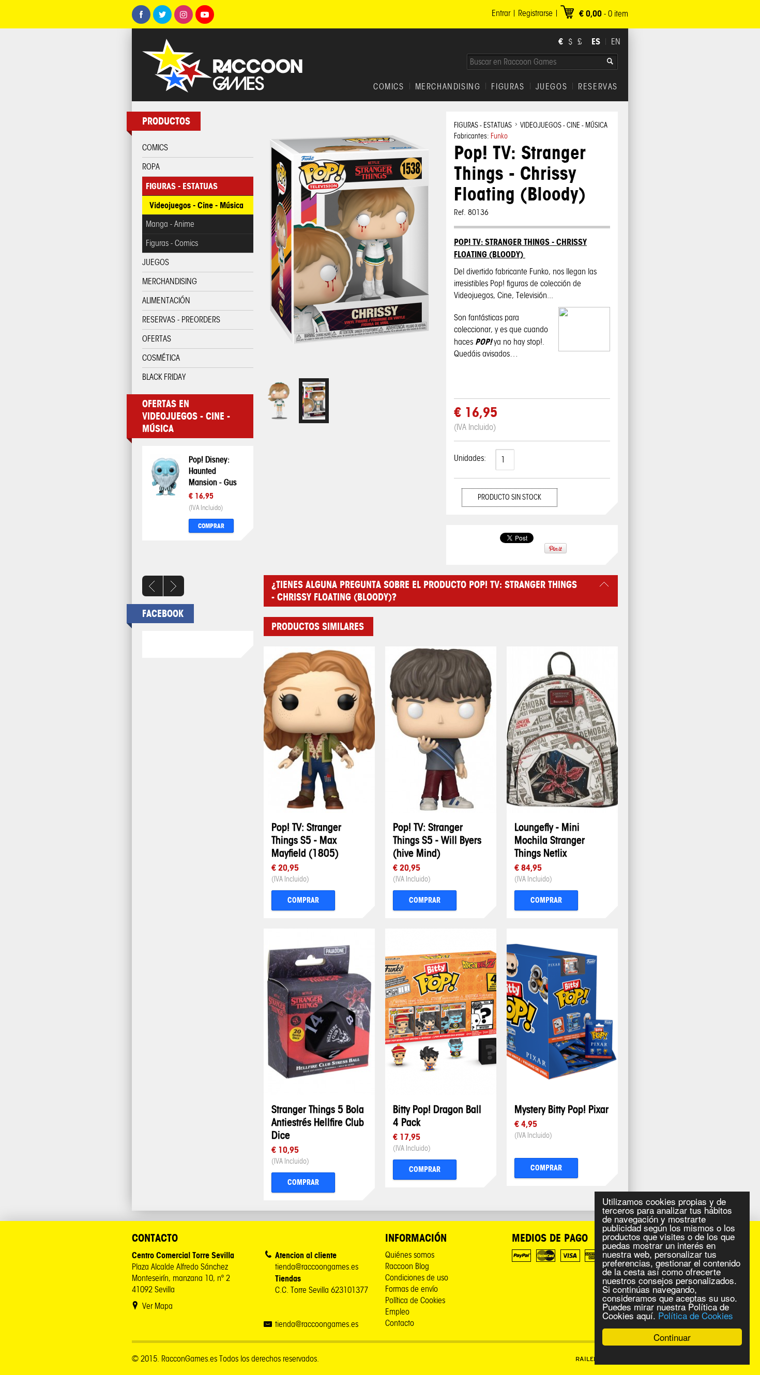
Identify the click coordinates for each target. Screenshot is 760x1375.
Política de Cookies (695, 1315)
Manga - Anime (170, 224)
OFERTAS (156, 339)
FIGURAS (507, 87)
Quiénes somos (409, 1255)
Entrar (501, 13)
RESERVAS (598, 87)
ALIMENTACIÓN (166, 300)
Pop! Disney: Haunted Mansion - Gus (213, 470)
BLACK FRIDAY (164, 377)
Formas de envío (411, 1289)
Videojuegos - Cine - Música (196, 205)
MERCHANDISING (448, 87)
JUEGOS (552, 87)
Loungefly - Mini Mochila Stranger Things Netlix (549, 840)
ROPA (151, 167)
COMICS (388, 87)
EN (615, 42)
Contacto (399, 1323)
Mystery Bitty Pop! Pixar (561, 1109)
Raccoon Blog (407, 1266)
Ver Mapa (157, 1306)
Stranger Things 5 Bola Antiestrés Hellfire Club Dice (317, 1122)
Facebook (141, 14)
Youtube (204, 14)
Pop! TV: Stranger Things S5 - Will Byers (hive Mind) (437, 840)
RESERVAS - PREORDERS (181, 320)
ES (595, 41)
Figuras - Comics (172, 243)
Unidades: (470, 458)
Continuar (672, 1337)
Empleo (397, 1312)
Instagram (183, 14)
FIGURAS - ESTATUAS (182, 186)
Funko (499, 136)
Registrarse (535, 13)
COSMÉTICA (161, 358)
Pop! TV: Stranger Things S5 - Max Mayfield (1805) (306, 840)
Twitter (162, 14)
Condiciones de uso (416, 1278)
